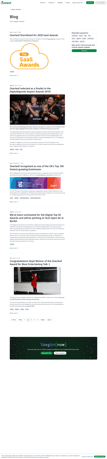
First (13, 320)
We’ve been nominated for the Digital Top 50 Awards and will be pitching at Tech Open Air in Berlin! (37, 218)
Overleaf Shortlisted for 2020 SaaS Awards (34, 35)
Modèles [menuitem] (60, 3)
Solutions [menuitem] (51, 3)
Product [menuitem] (42, 3)
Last (50, 320)
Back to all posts (15, 9)
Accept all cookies (99, 456)
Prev (20, 320)
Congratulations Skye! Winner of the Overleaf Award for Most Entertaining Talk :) (36, 262)
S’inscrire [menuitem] (90, 3)
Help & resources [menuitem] (77, 3)
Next (43, 320)
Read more (14, 75)
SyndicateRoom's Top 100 (43, 175)
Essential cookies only (87, 456)
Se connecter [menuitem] (101, 3)
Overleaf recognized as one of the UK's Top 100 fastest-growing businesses (37, 168)
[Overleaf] (6, 2)
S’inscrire (84, 51)
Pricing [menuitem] (67, 3)
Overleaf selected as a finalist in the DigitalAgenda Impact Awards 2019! (30, 90)
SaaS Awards (51, 39)
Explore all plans (60, 353)
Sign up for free (46, 353)
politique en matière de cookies (40, 457)
